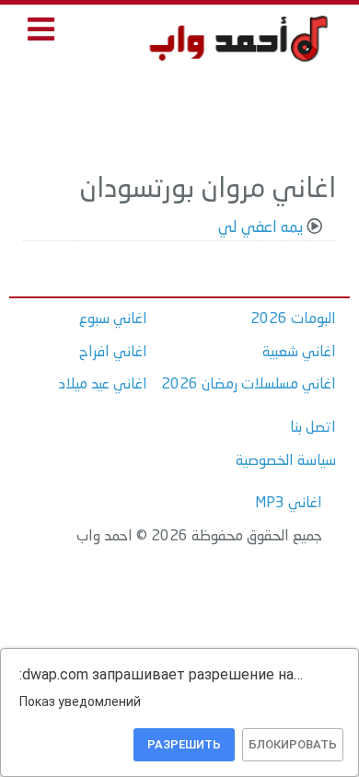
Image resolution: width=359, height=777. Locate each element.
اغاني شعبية (299, 352)
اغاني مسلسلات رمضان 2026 (248, 384)
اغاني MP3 (288, 503)
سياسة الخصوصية (286, 461)
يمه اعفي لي (260, 228)
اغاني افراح (113, 352)
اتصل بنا (313, 428)
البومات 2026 (293, 319)
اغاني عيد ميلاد (103, 384)
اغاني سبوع (113, 319)
